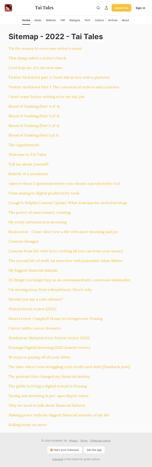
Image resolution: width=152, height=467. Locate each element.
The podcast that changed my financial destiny (49, 376)
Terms (84, 440)
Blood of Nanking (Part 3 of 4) (34, 116)
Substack (57, 459)
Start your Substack (66, 450)
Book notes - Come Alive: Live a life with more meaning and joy (63, 231)
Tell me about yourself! (29, 164)
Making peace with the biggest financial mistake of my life (59, 415)
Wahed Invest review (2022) (32, 309)
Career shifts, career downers (35, 328)
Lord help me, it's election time (36, 67)
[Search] (98, 8)
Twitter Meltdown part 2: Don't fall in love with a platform (59, 77)
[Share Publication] (106, 8)
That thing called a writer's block (37, 58)
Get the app (94, 450)
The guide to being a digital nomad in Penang (48, 386)
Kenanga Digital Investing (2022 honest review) (49, 347)
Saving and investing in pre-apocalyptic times (48, 395)
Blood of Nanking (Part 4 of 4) (34, 106)
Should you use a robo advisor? (36, 299)
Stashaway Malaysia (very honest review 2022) (49, 337)
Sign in (140, 8)
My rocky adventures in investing (38, 222)
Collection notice (100, 440)
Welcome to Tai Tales (27, 154)
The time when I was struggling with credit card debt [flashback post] (69, 366)
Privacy (73, 440)
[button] (26, 20)
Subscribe (121, 8)
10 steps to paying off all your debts (39, 357)
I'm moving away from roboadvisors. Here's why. (50, 289)
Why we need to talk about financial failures (47, 405)
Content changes (23, 241)
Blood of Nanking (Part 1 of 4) (34, 135)
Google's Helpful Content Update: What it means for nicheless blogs (68, 202)
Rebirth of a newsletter (29, 173)
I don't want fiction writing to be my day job (47, 96)
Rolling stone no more (28, 424)
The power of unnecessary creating (39, 212)
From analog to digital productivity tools (44, 193)
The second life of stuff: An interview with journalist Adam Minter (66, 260)
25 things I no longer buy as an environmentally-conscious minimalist (69, 280)
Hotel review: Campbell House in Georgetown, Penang (56, 318)
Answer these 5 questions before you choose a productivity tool (64, 183)
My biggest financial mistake (33, 270)
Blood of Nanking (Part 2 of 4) (34, 125)
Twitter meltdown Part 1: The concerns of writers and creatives (64, 87)
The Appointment (24, 144)
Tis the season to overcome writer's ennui (45, 48)
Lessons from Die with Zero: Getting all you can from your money (66, 251)
